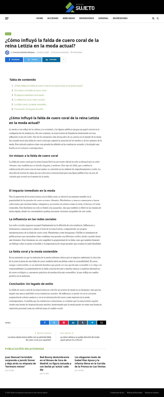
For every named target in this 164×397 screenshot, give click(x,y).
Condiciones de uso (117, 392)
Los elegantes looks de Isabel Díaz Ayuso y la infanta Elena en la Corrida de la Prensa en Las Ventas (90, 362)
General (103, 18)
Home (39, 18)
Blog (8, 34)
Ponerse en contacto (152, 392)
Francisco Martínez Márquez (23, 52)
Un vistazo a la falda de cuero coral (30, 90)
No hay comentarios (61, 52)
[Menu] (6, 18)
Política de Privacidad (134, 392)
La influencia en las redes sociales (29, 99)
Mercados (69, 18)
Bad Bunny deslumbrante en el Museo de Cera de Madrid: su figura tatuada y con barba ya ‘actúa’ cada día (55, 363)
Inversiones (86, 18)
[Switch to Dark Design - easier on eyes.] (157, 18)
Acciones (52, 18)
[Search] (153, 18)
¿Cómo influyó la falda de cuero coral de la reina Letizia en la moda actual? (48, 85)
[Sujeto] (82, 7)
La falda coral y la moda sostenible (30, 104)
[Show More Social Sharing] (63, 59)
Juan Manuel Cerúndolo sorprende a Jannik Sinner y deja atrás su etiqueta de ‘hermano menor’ (20, 362)
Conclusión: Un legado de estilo (28, 108)
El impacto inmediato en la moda (29, 94)
